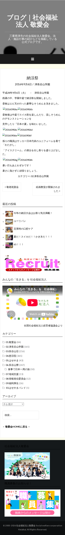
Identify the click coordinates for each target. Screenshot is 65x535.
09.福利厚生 (12, 383)
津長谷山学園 (42, 84)
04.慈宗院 (11, 355)
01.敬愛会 (11, 342)
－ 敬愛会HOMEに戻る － (16, 426)
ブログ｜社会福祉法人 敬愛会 (32, 20)
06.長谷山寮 (12, 364)
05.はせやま (12, 360)
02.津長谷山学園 (40, 176)
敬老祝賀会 (12, 186)
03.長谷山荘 (12, 351)
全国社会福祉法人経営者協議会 (41, 325)
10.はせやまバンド (16, 387)
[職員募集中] (32, 263)
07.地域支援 (12, 374)
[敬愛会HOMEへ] (27, 465)
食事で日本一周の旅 (19, 369)
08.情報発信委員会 (16, 378)
